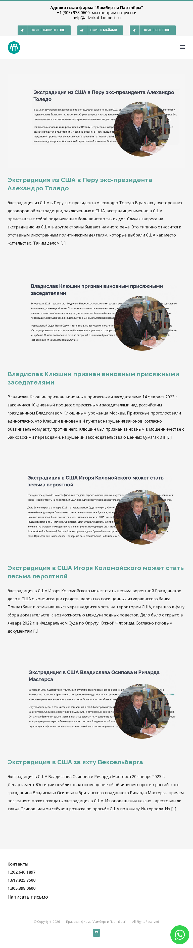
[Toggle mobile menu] (182, 47)
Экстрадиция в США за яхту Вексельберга (75, 762)
